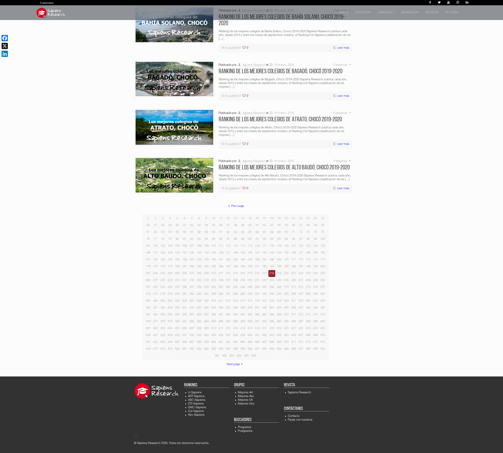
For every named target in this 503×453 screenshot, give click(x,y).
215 (250, 273)
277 (155, 294)
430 (177, 335)
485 (213, 349)
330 (177, 307)
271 (293, 287)
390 (250, 321)
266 (257, 287)
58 (199, 232)
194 (279, 266)
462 (228, 342)
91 (257, 239)
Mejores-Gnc (246, 403)
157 (191, 259)
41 (257, 225)
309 (206, 301)
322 (300, 301)
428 (162, 335)
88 (235, 239)
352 (155, 314)
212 (228, 273)
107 (191, 246)
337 (228, 307)
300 (322, 294)
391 (257, 321)
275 (322, 287)
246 (293, 280)
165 (250, 259)
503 (231, 355)
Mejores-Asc (246, 396)
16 (257, 218)
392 (264, 321)
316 (257, 301)
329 (170, 307)
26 (148, 225)
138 (235, 252)
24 (315, 218)
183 (199, 266)
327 (155, 307)
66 (257, 232)
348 (308, 307)
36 (220, 225)
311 (220, 301)
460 (213, 342)
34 (206, 225)
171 (293, 259)
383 (199, 321)
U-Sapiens (194, 392)
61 (220, 232)
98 (308, 239)
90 (250, 239)
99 (315, 239)
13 (235, 218)
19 (279, 218)
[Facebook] (430, 2)
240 (250, 280)
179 (170, 266)
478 (162, 349)
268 (271, 287)
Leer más (343, 48)
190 (250, 266)
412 (228, 328)
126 (148, 252)
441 (257, 335)
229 (170, 280)
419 (279, 328)
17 (264, 218)
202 (155, 273)
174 (315, 259)
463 (235, 342)
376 (148, 321)
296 (293, 294)
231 (184, 280)
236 (220, 280)
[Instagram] (458, 2)
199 (315, 266)
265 (250, 287)
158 (199, 259)
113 (235, 246)
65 (250, 232)
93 (271, 239)
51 (148, 232)
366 (257, 314)
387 (228, 321)
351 (148, 314)
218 (271, 273)
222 (300, 273)
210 (213, 273)
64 (242, 232)
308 (199, 301)
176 (148, 266)
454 (170, 342)
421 (293, 328)
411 (220, 328)
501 (217, 355)
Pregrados (244, 427)
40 (250, 225)
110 (213, 246)
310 (213, 301)
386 (220, 321)
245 (286, 280)
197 (300, 266)
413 (235, 328)
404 (170, 328)
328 (162, 307)
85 (213, 239)
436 (220, 335)
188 (235, 266)
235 (213, 280)
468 (271, 342)
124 (315, 246)
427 (155, 335)
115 (250, 246)
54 (170, 232)
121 (293, 246)
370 (286, 314)
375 (322, 314)
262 (228, 287)
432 (191, 335)
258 (199, 287)
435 (213, 335)
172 (300, 259)
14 (242, 218)
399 (315, 321)
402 (155, 328)
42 (264, 225)
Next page (233, 364)
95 (286, 239)
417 (264, 328)
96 (293, 239)
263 (235, 287)
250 (322, 280)
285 (213, 294)
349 (315, 307)
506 (253, 355)
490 (250, 349)
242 (264, 280)
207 (191, 273)
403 (162, 328)
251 (148, 287)
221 (293, 273)
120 (286, 246)
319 (279, 301)
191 (257, 266)
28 (162, 225)
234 (206, 280)
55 (177, 232)
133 (199, 252)
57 (191, 232)
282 (191, 294)
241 (257, 280)
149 (315, 252)
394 (279, 321)
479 (170, 349)
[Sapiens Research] (51, 12)
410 (213, 328)
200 (322, 266)
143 (271, 252)
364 (242, 314)
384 (206, 321)
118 (271, 246)
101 (148, 246)
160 (213, 259)
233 (199, 280)
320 (286, 301)
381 (184, 321)
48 (308, 225)
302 (155, 301)
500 (322, 349)
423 (308, 328)
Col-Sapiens (196, 411)
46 (293, 225)
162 (228, 259)
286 (220, 294)
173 (308, 259)
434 (206, 335)
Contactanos (46, 2)
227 (155, 280)
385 (213, 321)
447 (300, 335)
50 (322, 225)
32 (191, 225)
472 (300, 342)
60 (213, 232)
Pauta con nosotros (300, 419)
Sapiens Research (253, 65)
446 (293, 335)
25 (322, 218)
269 (279, 287)
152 (155, 259)
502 (224, 355)
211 (220, 273)
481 (184, 349)
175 (322, 259)
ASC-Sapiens (196, 400)
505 (246, 355)
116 (257, 246)
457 (191, 342)
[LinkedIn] (5, 54)
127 (155, 252)
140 (250, 252)
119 (279, 246)
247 (300, 280)
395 (286, 321)
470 (286, 342)
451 (148, 342)
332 (191, 307)
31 (184, 225)
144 (279, 252)
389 (242, 321)
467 (264, 342)
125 (322, 246)
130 (177, 252)
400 (322, 321)
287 (228, 294)
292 (264, 294)
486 (220, 349)
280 (177, 294)
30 (177, 225)
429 (170, 335)
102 (155, 246)
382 (191, 321)
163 (235, 259)
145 (286, 252)
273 (308, 287)
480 (177, 349)
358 (199, 314)
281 (184, 294)
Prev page (237, 206)
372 (300, 314)
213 (235, 273)
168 (271, 259)
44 (279, 225)
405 (177, 328)
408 (199, 328)
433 (199, 335)
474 (315, 342)
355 (177, 314)
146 (293, 252)
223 (308, 273)
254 (170, 287)
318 (271, 301)
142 (264, 252)
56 (184, 232)
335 (213, 307)
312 (228, 301)
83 (199, 239)
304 (170, 301)
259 (206, 287)
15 (250, 218)
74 (315, 232)
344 (279, 307)
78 (162, 239)
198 (308, 266)
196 (293, 266)
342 (264, 307)
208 (199, 273)
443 (271, 335)
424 (315, 328)
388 (235, 321)
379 (170, 321)
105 (177, 246)
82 (191, 239)
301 (148, 301)
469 (279, 342)
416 (257, 328)
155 (177, 259)
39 (242, 225)
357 (191, 314)
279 (170, 294)
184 (206, 266)
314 (242, 301)
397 (300, 321)
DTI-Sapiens (196, 403)
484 (206, 349)
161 (220, 259)
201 (148, 273)
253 (162, 287)
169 (279, 259)
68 (271, 232)
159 (206, 259)
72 (300, 232)
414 (242, 328)
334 (206, 307)
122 (300, 246)
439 (242, 335)
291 (257, 294)
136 (220, 252)
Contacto (293, 416)
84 (206, 239)
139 (242, 252)
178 (162, 266)
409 (206, 328)
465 (250, 342)
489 (242, 349)
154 (170, 259)
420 (286, 328)
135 (213, 252)
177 (155, 266)
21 (293, 218)
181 (184, 266)
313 (235, 301)
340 (250, 307)
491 (257, 349)
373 (308, 314)
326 (148, 307)
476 (148, 349)
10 (213, 218)
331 (184, 307)
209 (206, 273)
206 (184, 273)
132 (191, 252)
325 (322, 301)
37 (228, 225)
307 (191, 301)
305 (177, 301)
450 (322, 335)
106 (184, 246)
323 (308, 301)
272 (300, 287)
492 (264, 349)
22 (300, 218)
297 (300, 294)
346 (293, 307)
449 (315, 335)
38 (235, 225)
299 (315, 294)
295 (286, 294)
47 (300, 225)
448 (308, 335)
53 (162, 232)
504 (239, 355)
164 (242, 259)
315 (250, 301)
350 (322, 307)
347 (300, 307)
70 (286, 232)
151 (148, 259)
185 (213, 266)
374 (315, 314)
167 (264, 259)
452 (155, 342)
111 (220, 246)
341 (257, 307)
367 (264, 314)
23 (308, 218)
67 (264, 232)
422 (300, 328)
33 (199, 225)
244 (279, 280)
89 (242, 239)
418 (271, 328)
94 (279, 239)
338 (235, 307)
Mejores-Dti (245, 400)
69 (279, 232)
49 (315, 225)
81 (184, 239)
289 (242, 294)
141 (257, 252)
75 (322, 232)
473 (308, 342)
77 (155, 239)
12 (228, 218)
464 (242, 342)
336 (220, 307)
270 (286, 287)
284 (206, 294)
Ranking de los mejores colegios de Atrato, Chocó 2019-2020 (280, 120)
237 (228, 280)
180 (177, 266)
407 (191, 328)
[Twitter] (439, 2)
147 (300, 252)
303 (162, 301)
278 (162, 294)
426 (148, 335)
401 (148, 328)
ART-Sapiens (196, 396)
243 (271, 280)
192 (264, 266)
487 (228, 349)
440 (250, 335)
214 (242, 273)
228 (162, 280)
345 (286, 307)
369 (279, 314)
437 (228, 335)
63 (235, 232)
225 (322, 273)
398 (308, 321)
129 (170, 252)
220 (286, 273)
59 (206, 232)
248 (308, 280)
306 (184, 301)
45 (286, 225)
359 (206, 314)
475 (322, 342)
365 (250, 314)
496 (293, 349)
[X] (5, 46)
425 (322, 328)
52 (155, 232)
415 (250, 328)
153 (162, 259)
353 (162, 314)
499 (315, 349)
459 (206, 342)
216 (257, 273)
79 (170, 239)
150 (322, 252)
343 (271, 307)
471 (293, 342)
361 (220, 314)
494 (279, 349)
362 (228, 314)
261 (220, 287)
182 (191, 266)
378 (162, 321)
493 (271, 349)
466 (257, 342)
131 (184, 252)
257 (191, 287)
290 (250, 294)
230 (177, 280)
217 (264, 273)
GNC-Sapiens (197, 407)
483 (199, 349)
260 (213, 287)
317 (264, 301)
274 (315, 287)
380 (177, 321)
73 (308, 232)
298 (308, 294)
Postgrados (245, 431)
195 (286, 266)
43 (271, 225)
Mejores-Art (245, 392)
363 (235, 314)
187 (228, 266)
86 (220, 239)
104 (170, 246)
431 (184, 335)
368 (271, 314)
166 (257, 259)
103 (162, 246)
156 (184, 259)
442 (264, 335)
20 (286, 218)
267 (264, 287)
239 (242, 280)
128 (162, 252)
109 (206, 246)
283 (199, 294)
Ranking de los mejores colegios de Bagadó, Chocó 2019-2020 (280, 71)
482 (191, 349)
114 (242, 246)
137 (228, 252)
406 (184, 328)
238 (235, 280)
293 (271, 294)
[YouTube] (448, 2)
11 (220, 218)
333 (199, 307)
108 (199, 246)
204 (170, 273)
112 (228, 246)
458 (199, 342)
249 (315, 280)
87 (228, 239)
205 (177, 273)
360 (213, 314)
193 (271, 266)
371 (293, 314)
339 (242, 307)
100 (322, 239)
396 (293, 321)
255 (177, 287)
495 (286, 349)
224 (315, 273)
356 (184, 314)
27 (155, 225)
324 (315, 301)
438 (235, 335)
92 (264, 239)
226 (148, 280)
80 (177, 239)
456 (184, 342)
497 (300, 349)
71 (293, 232)
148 (308, 252)
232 (191, 280)
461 (220, 342)
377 (155, 321)
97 (300, 239)
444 (279, 335)
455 (177, 342)
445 (286, 335)
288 (235, 294)
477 (155, 349)
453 (162, 342)
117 (264, 246)
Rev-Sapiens (196, 415)
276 (148, 294)
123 (308, 246)
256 (184, 287)
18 (271, 218)
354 (170, 314)
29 (170, 225)
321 (293, 301)
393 (271, 321)
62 (228, 232)
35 (213, 225)
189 (242, 266)
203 (162, 273)
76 (148, 239)
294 (279, 294)
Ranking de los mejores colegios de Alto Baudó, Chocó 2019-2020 (284, 168)
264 (242, 287)
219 (279, 273)
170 (286, 259)
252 (155, 287)
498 (308, 349)
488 (235, 349)
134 (206, 252)
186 (220, 266)
